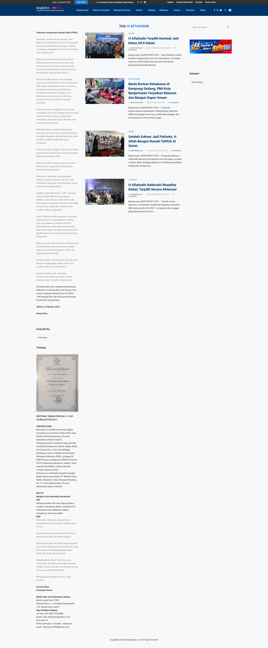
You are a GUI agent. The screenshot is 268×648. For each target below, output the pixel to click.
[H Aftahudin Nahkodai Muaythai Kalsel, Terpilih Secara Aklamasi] (104, 192)
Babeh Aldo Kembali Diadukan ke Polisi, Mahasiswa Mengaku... (119, 3)
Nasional (190, 10)
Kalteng (151, 10)
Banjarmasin (82, 10)
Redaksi (170, 2)
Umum (177, 10)
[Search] (225, 10)
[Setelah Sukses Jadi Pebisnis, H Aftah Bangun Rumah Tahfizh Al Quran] (104, 144)
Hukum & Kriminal (101, 10)
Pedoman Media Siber (184, 2)
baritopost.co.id (137, 194)
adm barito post (137, 48)
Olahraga (163, 10)
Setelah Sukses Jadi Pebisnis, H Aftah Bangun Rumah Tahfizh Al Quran (152, 141)
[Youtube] (145, 2)
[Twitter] (141, 2)
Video (202, 10)
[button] (91, 2)
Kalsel (139, 10)
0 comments (173, 103)
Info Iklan (198, 2)
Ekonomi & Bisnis (122, 10)
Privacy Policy (210, 2)
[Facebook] (137, 2)
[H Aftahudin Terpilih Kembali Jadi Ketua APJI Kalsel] (104, 45)
